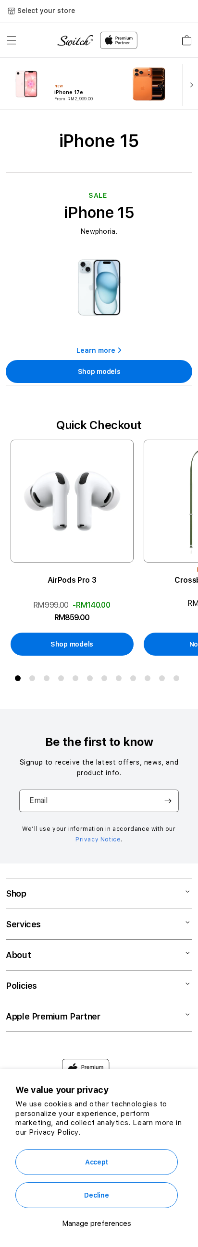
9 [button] (135, 680)
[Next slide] (189, 84)
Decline (96, 1195)
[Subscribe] (167, 801)
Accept (96, 1162)
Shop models (99, 371)
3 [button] (48, 680)
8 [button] (120, 680)
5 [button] (77, 680)
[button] (11, 40)
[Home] (75, 40)
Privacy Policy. (54, 1132)
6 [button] (92, 680)
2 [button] (34, 680)
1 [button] (20, 680)
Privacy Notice (98, 839)
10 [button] (149, 680)
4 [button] (63, 680)
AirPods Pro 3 (72, 580)
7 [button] (106, 680)
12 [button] (178, 680)
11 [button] (164, 680)
